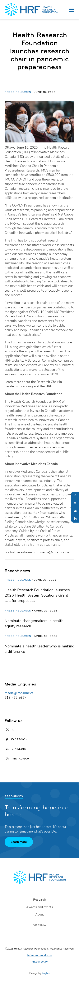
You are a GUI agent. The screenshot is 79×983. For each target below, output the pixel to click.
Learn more (19, 842)
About (39, 914)
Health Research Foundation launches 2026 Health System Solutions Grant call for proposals (37, 595)
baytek (46, 973)
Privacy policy (39, 961)
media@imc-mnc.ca (19, 693)
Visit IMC (39, 925)
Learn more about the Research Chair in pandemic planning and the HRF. (33, 384)
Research (39, 900)
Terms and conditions (39, 955)
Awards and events (39, 907)
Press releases (18, 92)
